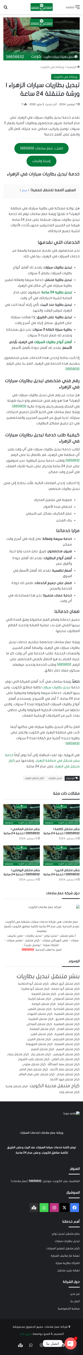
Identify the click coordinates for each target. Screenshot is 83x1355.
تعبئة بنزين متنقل (68, 1270)
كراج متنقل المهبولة (39, 1044)
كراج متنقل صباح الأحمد (65, 1069)
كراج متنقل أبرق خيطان (65, 983)
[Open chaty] (71, 1343)
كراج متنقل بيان (41, 1054)
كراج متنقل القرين (39, 1039)
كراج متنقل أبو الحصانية (33, 983)
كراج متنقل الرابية (39, 998)
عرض (24, 190)
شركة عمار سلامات (56, 1326)
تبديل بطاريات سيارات (56, 687)
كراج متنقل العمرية (67, 1034)
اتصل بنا (75, 1301)
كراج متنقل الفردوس (66, 1039)
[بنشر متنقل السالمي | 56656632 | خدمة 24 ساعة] (21, 814)
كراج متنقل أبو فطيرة (35, 988)
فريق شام (25, 1333)
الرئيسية (72, 67)
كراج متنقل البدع (69, 993)
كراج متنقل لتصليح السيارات (63, 1248)
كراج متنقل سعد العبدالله (64, 1064)
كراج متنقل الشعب (40, 1009)
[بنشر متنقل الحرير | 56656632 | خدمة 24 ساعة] (61, 855)
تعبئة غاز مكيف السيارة (65, 1255)
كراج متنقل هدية (17, 1086)
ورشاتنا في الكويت (52, 67)
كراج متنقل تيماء (18, 1054)
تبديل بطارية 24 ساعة (57, 292)
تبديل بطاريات (55, 778)
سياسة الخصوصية (69, 1308)
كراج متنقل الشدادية (66, 1009)
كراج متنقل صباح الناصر (33, 1069)
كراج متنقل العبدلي (39, 1024)
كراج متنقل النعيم (42, 1049)
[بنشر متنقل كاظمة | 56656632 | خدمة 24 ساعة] (61, 814)
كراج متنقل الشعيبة (67, 1013)
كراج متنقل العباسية (67, 1024)
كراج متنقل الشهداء (39, 1013)
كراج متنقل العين (42, 1034)
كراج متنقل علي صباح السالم (37, 1074)
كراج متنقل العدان (68, 1029)
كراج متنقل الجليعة (43, 993)
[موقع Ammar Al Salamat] (42, 7)
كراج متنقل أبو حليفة (65, 988)
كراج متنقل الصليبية (41, 1019)
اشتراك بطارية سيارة (68, 1263)
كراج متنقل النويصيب (66, 1054)
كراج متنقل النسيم (68, 1049)
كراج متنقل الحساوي (66, 998)
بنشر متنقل (65, 976)
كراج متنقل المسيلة (67, 1044)
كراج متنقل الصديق (67, 1019)
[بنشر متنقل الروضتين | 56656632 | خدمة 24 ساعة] (21, 855)
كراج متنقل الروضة (44, 1003)
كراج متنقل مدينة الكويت (55, 1085)
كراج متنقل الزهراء (34, 778)
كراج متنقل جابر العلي (65, 1059)
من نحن (75, 1293)
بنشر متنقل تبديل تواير (66, 1233)
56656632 (73, 369)
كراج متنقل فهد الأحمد (65, 1079)
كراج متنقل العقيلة (42, 1029)
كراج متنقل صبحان (68, 1074)
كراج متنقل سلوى (34, 1064)
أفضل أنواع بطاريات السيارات (53, 342)
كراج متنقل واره (69, 1092)
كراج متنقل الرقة (69, 1003)
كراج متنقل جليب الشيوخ (34, 1059)
